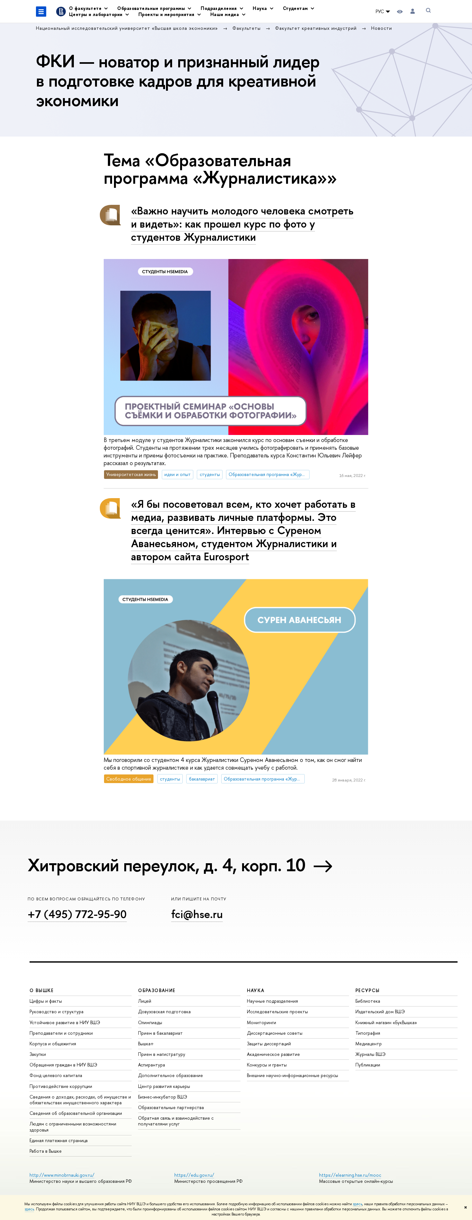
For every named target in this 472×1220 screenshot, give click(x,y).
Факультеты (247, 28)
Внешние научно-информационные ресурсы (292, 1075)
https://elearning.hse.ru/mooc (350, 1175)
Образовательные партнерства (171, 1107)
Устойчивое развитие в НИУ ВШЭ (65, 1022)
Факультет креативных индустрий (316, 28)
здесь (357, 1204)
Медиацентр (368, 1043)
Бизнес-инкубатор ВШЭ (162, 1097)
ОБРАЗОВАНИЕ (156, 990)
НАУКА (256, 990)
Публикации (367, 1065)
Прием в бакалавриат (160, 1033)
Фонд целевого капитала (56, 1075)
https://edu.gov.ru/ (194, 1175)
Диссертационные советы (274, 1033)
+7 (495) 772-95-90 (77, 914)
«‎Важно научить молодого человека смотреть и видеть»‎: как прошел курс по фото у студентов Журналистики (242, 223)
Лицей (144, 1001)
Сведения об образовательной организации (76, 1113)
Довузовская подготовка (164, 1011)
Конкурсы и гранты (267, 1065)
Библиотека (367, 1001)
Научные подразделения (272, 1001)
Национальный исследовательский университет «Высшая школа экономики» (128, 28)
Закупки (38, 1054)
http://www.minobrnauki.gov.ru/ (62, 1175)
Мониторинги (261, 1022)
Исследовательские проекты (277, 1011)
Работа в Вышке (46, 1151)
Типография (367, 1033)
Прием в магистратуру (161, 1054)
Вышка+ (146, 1043)
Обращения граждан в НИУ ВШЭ (63, 1065)
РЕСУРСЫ (367, 990)
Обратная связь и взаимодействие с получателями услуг (176, 1121)
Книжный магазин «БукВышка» (386, 1022)
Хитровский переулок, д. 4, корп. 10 (167, 865)
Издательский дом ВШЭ (380, 1011)
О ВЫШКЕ (42, 990)
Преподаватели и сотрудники (61, 1033)
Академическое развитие (273, 1054)
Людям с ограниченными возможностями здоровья (73, 1126)
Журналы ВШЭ (370, 1054)
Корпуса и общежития (53, 1043)
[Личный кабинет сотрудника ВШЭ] (412, 11)
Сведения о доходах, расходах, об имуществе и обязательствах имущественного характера (80, 1100)
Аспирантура (151, 1065)
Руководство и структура (56, 1011)
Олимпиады (150, 1022)
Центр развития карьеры (164, 1086)
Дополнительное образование (170, 1075)
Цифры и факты (46, 1001)
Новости (381, 28)
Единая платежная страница (59, 1140)
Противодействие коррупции (61, 1086)
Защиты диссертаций (269, 1043)
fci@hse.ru (197, 914)
